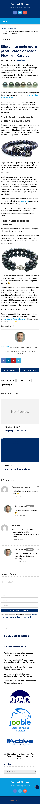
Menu (5, 21)
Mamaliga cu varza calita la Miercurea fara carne (18, 654)
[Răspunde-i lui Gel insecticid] (38, 525)
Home (3, 29)
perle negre (7, 384)
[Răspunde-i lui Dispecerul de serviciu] (38, 487)
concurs (12, 29)
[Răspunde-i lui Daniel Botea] (38, 506)
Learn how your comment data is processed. (19, 615)
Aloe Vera (25, 201)
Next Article (29, 370)
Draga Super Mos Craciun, (16, 430)
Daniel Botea (20, 4)
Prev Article (11, 370)
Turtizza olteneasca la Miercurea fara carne (20, 682)
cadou (20, 380)
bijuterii (10, 380)
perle (28, 380)
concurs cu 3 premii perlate (15, 319)
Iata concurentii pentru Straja (17, 469)
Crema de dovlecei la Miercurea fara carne (19, 668)
